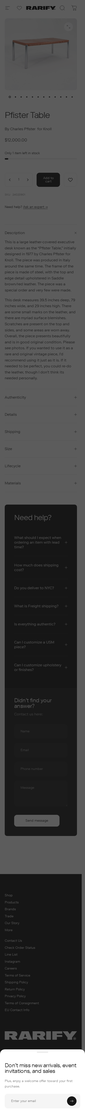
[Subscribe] (71, 1101)
